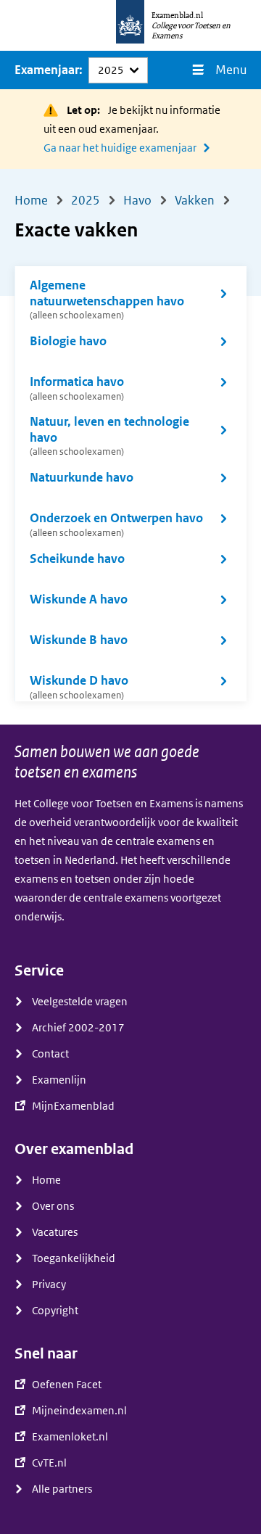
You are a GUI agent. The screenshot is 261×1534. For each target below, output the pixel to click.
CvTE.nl (49, 1462)
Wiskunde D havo (79, 687)
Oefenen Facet (67, 1384)
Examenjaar (46, 70)
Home (46, 1180)
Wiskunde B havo (79, 640)
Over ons (53, 1206)
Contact (50, 1053)
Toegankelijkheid (73, 1258)
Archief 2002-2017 (78, 1027)
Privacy (49, 1284)
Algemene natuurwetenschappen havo (107, 299)
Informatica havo (77, 388)
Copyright (55, 1310)
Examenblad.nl (177, 15)
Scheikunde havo (77, 558)
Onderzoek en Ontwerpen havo (116, 525)
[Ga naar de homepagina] (130, 25)
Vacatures (55, 1232)
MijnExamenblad (73, 1106)
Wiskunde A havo (79, 599)
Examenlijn (59, 1079)
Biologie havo (68, 341)
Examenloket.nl (70, 1436)
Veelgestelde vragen (80, 1001)
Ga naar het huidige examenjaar (120, 147)
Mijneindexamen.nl (79, 1410)
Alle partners (62, 1489)
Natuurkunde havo (81, 477)
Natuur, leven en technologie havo (109, 436)
